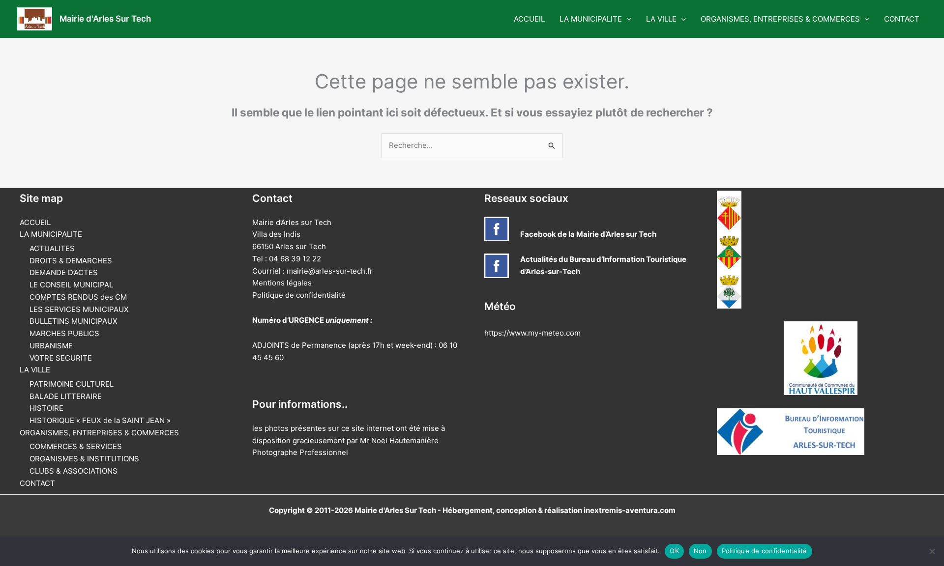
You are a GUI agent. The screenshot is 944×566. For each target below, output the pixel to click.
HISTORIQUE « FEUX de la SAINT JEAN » (100, 420)
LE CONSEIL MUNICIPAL (71, 284)
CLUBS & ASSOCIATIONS (74, 471)
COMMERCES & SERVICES (76, 446)
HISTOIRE (46, 408)
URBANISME (51, 345)
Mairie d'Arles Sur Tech (105, 19)
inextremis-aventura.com (630, 510)
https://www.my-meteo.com (532, 333)
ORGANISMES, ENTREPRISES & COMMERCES (780, 19)
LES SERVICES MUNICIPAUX (79, 309)
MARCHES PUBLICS (64, 333)
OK (674, 551)
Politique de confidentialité (299, 295)
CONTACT (901, 19)
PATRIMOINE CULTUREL (72, 384)
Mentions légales (282, 282)
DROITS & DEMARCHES (71, 260)
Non (700, 551)
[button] (626, 19)
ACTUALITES (52, 248)
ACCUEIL (529, 19)
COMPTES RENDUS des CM (78, 297)
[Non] (932, 551)
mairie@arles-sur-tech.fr (330, 271)
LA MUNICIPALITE (591, 19)
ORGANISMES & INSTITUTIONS (84, 458)
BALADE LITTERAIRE (66, 396)
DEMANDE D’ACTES (64, 272)
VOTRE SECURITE (61, 358)
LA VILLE (661, 19)
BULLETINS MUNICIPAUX (74, 321)
